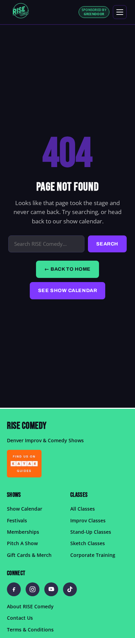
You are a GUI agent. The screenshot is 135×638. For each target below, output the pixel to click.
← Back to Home (67, 269)
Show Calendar (24, 508)
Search (107, 243)
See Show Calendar (67, 290)
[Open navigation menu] (120, 12)
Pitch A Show (22, 543)
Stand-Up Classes (90, 532)
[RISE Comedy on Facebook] (14, 589)
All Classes (82, 508)
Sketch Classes (87, 543)
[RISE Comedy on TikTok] (70, 589)
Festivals (17, 520)
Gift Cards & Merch (29, 554)
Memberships (23, 532)
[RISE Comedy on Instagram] (32, 589)
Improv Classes (88, 520)
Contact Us (20, 618)
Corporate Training (92, 554)
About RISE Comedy (30, 606)
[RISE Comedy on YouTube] (51, 589)
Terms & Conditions (30, 629)
